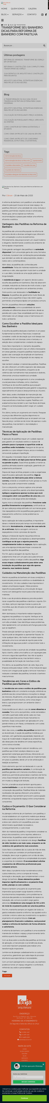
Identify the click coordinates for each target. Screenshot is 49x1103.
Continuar (24, 1098)
